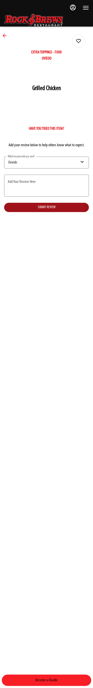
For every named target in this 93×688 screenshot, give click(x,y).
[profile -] (73, 7)
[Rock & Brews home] (37, 20)
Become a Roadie (46, 680)
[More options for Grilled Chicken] (78, 41)
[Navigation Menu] (85, 7)
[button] (6, 36)
